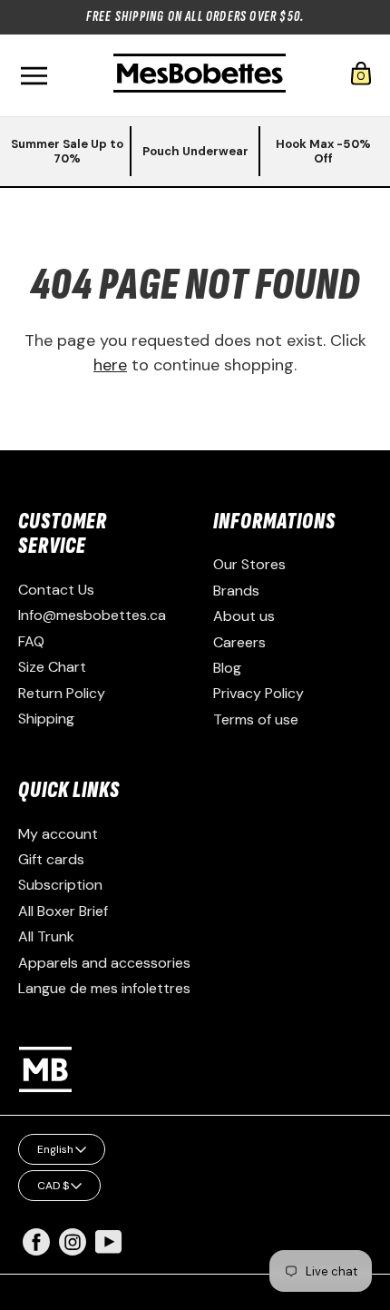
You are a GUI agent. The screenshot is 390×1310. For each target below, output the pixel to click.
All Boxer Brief (63, 911)
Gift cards (51, 859)
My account (58, 833)
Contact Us (56, 589)
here (110, 365)
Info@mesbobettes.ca (92, 615)
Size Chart (52, 666)
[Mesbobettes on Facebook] (36, 1250)
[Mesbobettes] (199, 75)
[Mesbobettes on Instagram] (72, 1250)
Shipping (46, 718)
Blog (227, 667)
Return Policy (61, 693)
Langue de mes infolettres (104, 988)
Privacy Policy (258, 693)
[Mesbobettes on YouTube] (108, 1240)
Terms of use (255, 719)
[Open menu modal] (33, 76)
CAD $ (53, 1185)
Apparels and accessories (104, 962)
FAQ (31, 641)
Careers (239, 642)
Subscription (60, 884)
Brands (236, 590)
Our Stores (249, 564)
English (55, 1149)
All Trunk (46, 936)
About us (244, 615)
